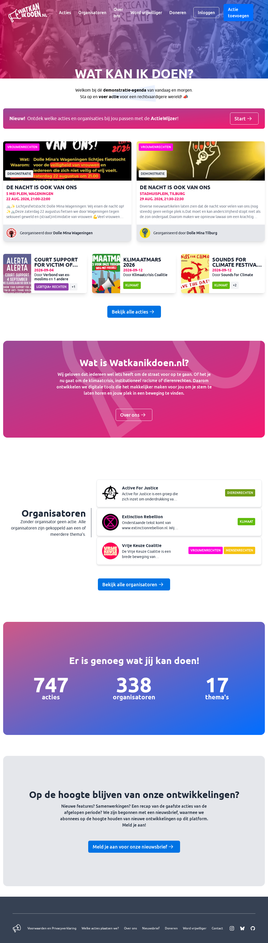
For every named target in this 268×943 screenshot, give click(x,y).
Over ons (118, 12)
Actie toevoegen (238, 12)
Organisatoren (92, 12)
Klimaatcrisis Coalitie (150, 274)
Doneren (177, 12)
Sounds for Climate (237, 274)
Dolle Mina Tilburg (202, 233)
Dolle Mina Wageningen (73, 233)
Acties (65, 12)
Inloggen (206, 12)
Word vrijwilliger (146, 12)
